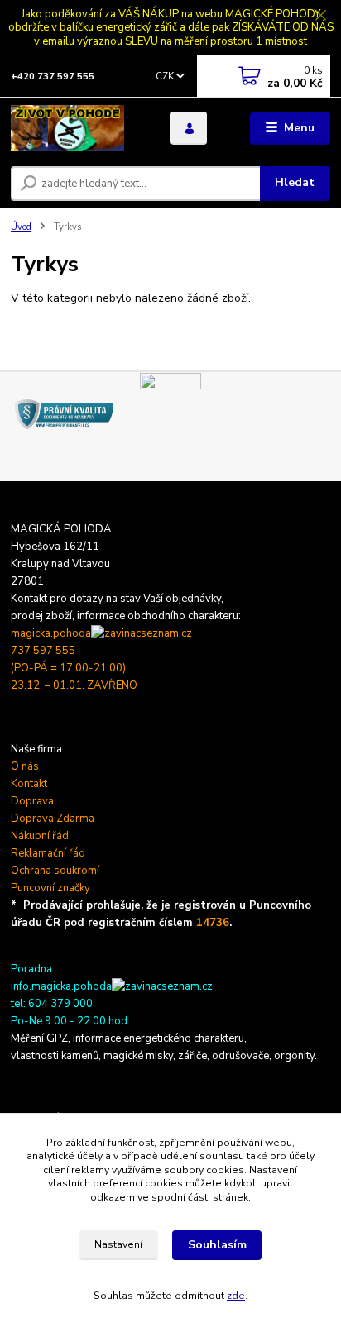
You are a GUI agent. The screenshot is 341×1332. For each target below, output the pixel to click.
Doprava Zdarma (52, 818)
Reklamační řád (48, 853)
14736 (212, 922)
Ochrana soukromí (55, 870)
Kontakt (29, 783)
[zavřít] (320, 16)
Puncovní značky (50, 888)
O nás (25, 766)
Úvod (21, 227)
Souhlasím (217, 1245)
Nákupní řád (40, 835)
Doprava (32, 801)
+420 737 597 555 (52, 76)
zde (236, 1295)
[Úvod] (77, 128)
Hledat (295, 182)
